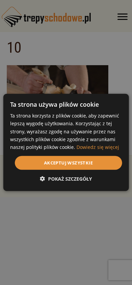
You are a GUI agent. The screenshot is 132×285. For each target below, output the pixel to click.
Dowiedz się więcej (97, 147)
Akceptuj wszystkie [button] (68, 163)
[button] (66, 179)
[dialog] (66, 142)
